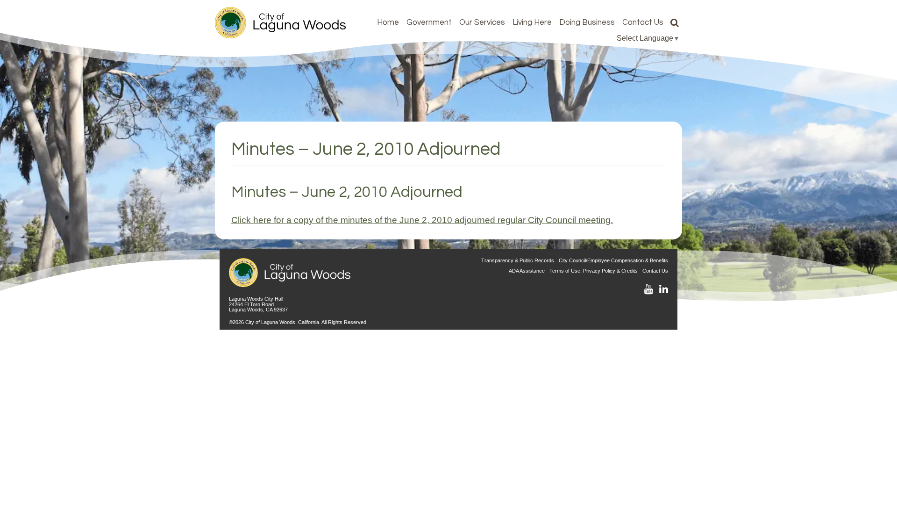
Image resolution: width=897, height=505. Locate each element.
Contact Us (642, 22)
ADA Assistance (527, 271)
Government (429, 22)
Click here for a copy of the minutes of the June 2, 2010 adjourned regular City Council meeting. (422, 220)
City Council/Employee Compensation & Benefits (613, 260)
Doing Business (587, 22)
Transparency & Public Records (517, 260)
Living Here (532, 22)
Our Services (482, 22)
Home (388, 22)
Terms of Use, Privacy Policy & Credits (593, 271)
